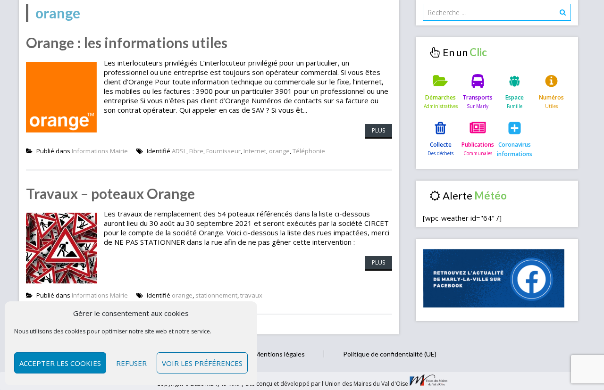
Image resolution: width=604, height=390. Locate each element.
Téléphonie (309, 151)
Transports (477, 97)
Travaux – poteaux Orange (110, 193)
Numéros (551, 97)
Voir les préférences (202, 363)
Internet (254, 151)
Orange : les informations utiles (126, 42)
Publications (477, 145)
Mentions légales (279, 353)
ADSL (179, 151)
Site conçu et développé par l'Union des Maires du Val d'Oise (326, 384)
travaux (251, 295)
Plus (378, 130)
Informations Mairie (100, 151)
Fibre (196, 151)
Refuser (131, 363)
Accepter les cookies (60, 363)
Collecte (441, 145)
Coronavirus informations (514, 149)
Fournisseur (223, 151)
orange (279, 151)
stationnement (216, 295)
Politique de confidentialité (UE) (389, 353)
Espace (514, 97)
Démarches (440, 97)
